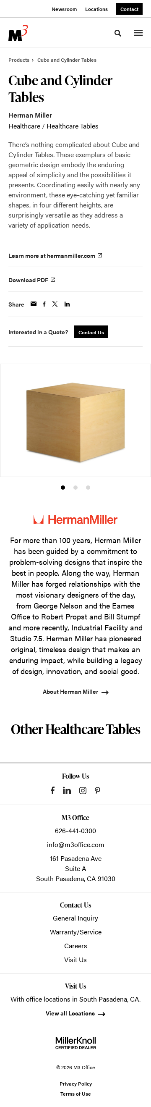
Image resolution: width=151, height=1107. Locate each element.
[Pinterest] (97, 790)
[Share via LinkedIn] (67, 304)
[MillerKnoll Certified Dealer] (75, 1043)
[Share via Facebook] (44, 304)
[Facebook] (53, 790)
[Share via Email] (33, 304)
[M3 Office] (18, 33)
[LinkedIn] (67, 790)
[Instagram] (82, 790)
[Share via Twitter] (55, 304)
